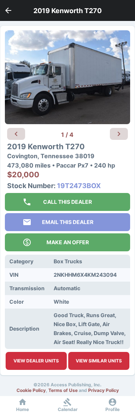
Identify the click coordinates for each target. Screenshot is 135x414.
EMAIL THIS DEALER (67, 222)
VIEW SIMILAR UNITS (99, 361)
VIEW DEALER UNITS (36, 361)
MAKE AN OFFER (67, 242)
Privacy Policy (103, 390)
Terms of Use (63, 390)
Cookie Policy (31, 390)
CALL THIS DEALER (67, 202)
